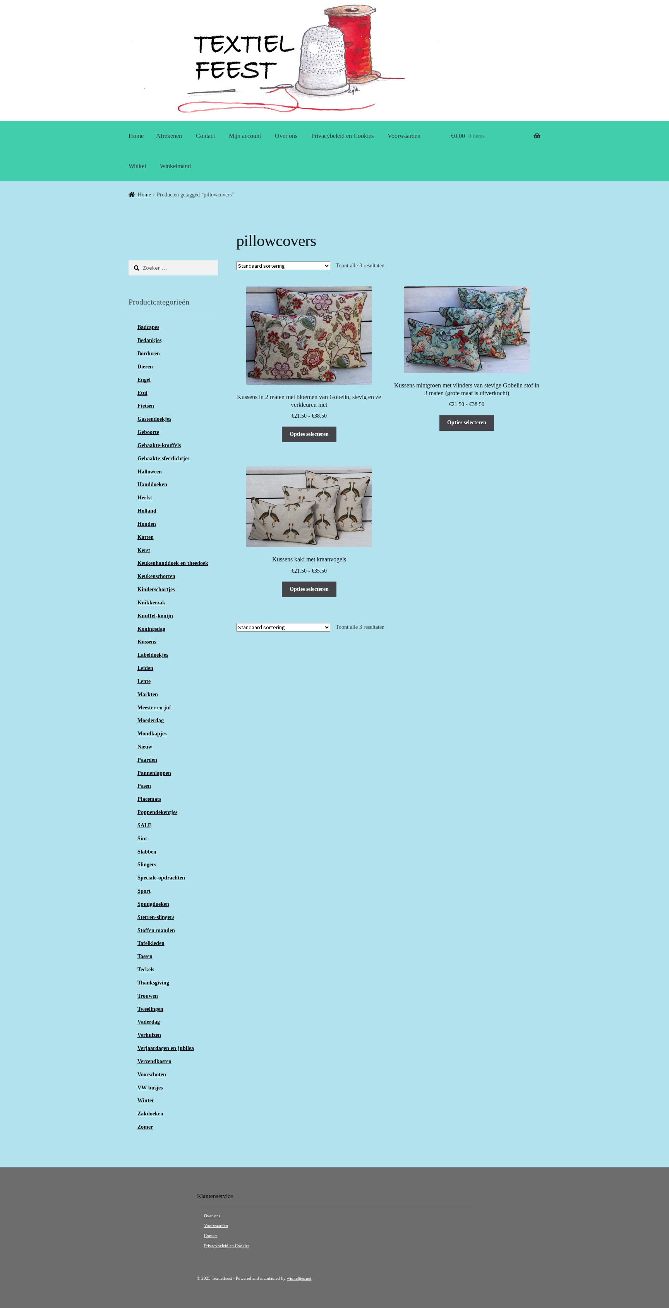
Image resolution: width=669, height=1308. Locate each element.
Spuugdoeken (153, 904)
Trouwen (147, 996)
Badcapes (148, 327)
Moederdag (150, 720)
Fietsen (145, 406)
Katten (145, 537)
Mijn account (245, 136)
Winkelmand (175, 166)
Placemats (149, 799)
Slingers (146, 864)
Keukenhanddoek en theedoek (172, 563)
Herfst (144, 498)
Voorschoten (151, 1074)
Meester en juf (154, 708)
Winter (145, 1100)
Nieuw (144, 747)
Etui (142, 393)
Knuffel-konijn (155, 616)
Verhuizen (149, 1035)
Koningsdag (151, 629)
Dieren (145, 367)
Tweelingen (150, 1009)
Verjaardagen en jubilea (165, 1048)
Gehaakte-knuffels (159, 445)
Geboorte (148, 432)
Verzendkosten (154, 1061)
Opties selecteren (309, 434)
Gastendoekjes (154, 419)
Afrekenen (169, 136)
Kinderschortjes (156, 589)
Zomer (145, 1127)
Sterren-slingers (155, 917)
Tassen (145, 956)
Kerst (143, 550)
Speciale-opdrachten (161, 878)
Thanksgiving (153, 983)
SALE (144, 825)
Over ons (286, 136)
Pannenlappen (154, 773)
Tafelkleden (151, 943)
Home (136, 136)
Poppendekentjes (157, 812)
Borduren (148, 353)
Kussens (146, 642)
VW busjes (150, 1088)
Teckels (145, 969)
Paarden (147, 760)
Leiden (145, 668)
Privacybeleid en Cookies (342, 136)
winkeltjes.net (299, 1278)
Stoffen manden (156, 930)
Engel (144, 380)
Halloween (149, 472)
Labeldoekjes (152, 655)
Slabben (146, 852)
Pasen (144, 786)
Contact (205, 136)
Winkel (137, 166)
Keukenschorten (156, 576)
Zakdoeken (150, 1114)
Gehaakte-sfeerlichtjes (163, 458)
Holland (146, 511)
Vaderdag (148, 1022)
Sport (144, 891)
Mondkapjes (151, 734)
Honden (146, 524)
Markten (147, 694)
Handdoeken (152, 484)
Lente (144, 681)
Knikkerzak (151, 603)
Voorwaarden (404, 136)
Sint (142, 839)
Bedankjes (149, 340)
